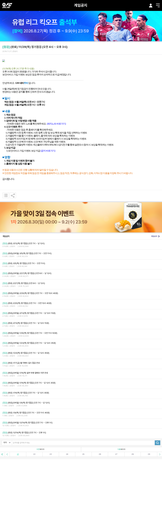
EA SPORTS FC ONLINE (7, 5)
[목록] (6, 195)
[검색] (157, 442)
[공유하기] (13, 195)
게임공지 (80, 5)
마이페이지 (151, 5)
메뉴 (158, 5)
